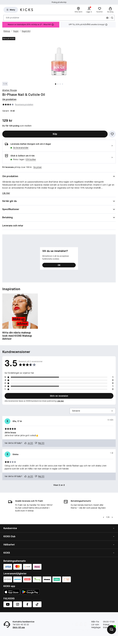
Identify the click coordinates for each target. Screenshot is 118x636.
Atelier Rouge (9, 90)
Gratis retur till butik (59, 2)
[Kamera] (107, 17)
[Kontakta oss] (111, 629)
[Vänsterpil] (103, 517)
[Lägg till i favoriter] (112, 134)
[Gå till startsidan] (26, 10)
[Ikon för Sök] (112, 17)
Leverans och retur (12, 225)
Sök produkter (12, 17)
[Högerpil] (112, 517)
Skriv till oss (19, 627)
